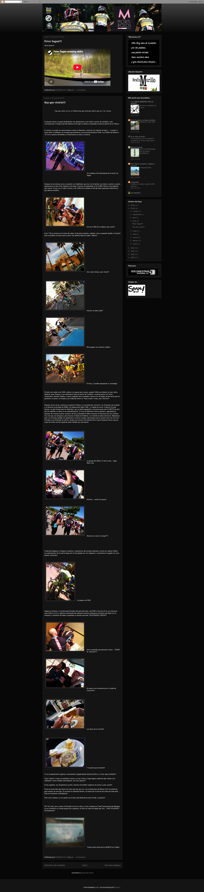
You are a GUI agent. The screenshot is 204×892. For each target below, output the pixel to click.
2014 (133, 205)
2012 (133, 248)
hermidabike (136, 193)
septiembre (137, 214)
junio (135, 221)
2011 (133, 251)
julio (134, 218)
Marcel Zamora (136, 147)
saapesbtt (135, 182)
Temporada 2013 (145, 168)
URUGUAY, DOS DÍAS (147, 122)
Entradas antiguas (113, 865)
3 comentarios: (80, 857)
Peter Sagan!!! (53, 41)
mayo (135, 231)
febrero (136, 241)
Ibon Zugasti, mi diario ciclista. (143, 120)
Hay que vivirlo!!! (55, 102)
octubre (136, 211)
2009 (133, 257)
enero (135, 244)
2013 (133, 208)
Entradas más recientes (54, 865)
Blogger (117, 887)
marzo (135, 237)
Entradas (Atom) (88, 873)
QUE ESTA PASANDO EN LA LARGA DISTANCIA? (147, 151)
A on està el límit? (138, 136)
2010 (133, 254)
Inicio (84, 865)
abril (134, 234)
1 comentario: (81, 90)
